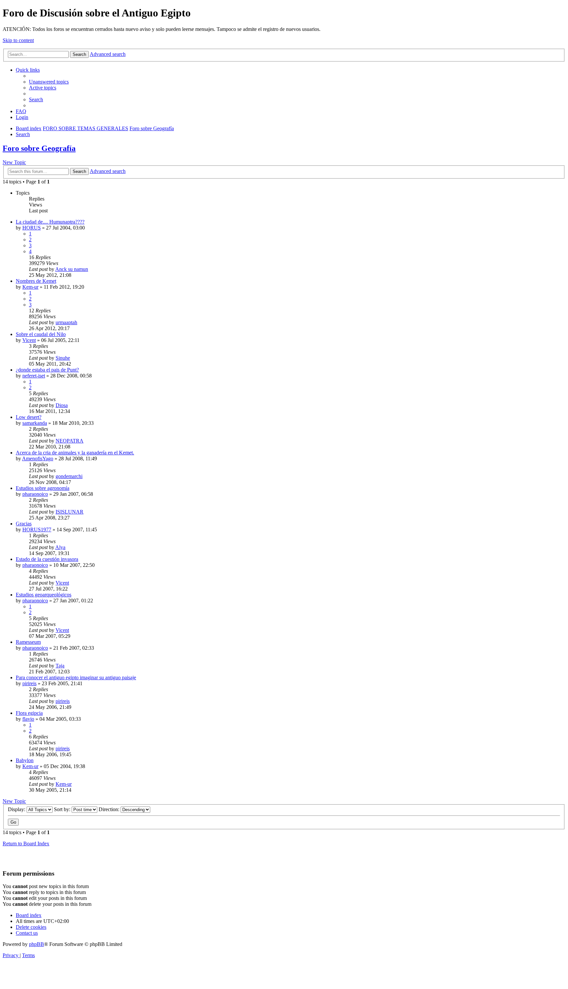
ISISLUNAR (69, 512)
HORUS (31, 227)
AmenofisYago (37, 458)
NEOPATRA (69, 441)
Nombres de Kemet (36, 281)
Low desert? (28, 417)
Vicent (29, 340)
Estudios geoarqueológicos (43, 594)
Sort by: (63, 809)
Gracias (24, 523)
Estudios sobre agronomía (42, 488)
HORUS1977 (36, 529)
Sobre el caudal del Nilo (41, 334)
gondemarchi (69, 476)
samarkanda (34, 423)
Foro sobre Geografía (39, 148)
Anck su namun (71, 269)
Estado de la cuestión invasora (47, 559)
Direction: (110, 809)
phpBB (36, 944)
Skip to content (18, 40)
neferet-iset (33, 375)
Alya (60, 547)
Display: (17, 809)
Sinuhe (63, 358)
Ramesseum (28, 642)
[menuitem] (49, 81)
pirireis (29, 683)
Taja (60, 665)
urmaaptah (66, 322)
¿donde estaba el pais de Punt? (47, 370)
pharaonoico (35, 494)
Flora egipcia (29, 713)
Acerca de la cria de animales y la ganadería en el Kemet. (75, 452)
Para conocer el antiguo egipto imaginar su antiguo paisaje (76, 677)
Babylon (25, 760)
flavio (28, 719)
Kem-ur (30, 287)
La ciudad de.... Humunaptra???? (50, 222)
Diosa (62, 405)
